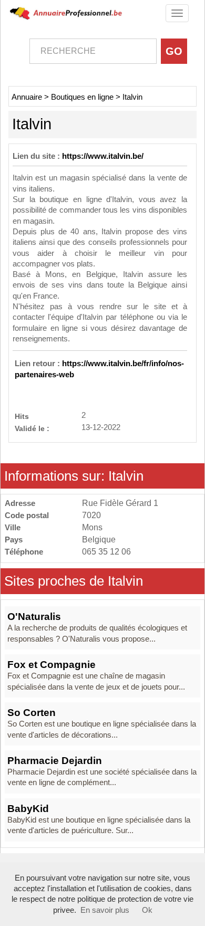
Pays (14, 539)
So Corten (31, 712)
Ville (12, 527)
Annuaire (27, 97)
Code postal (27, 515)
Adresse (20, 503)
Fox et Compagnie (51, 664)
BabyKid (28, 808)
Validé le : (32, 428)
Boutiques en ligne (82, 97)
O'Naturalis (34, 616)
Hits (22, 416)
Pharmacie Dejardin (54, 760)
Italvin (132, 97)
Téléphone (24, 552)
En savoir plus (104, 910)
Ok (147, 910)
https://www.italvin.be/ (103, 156)
